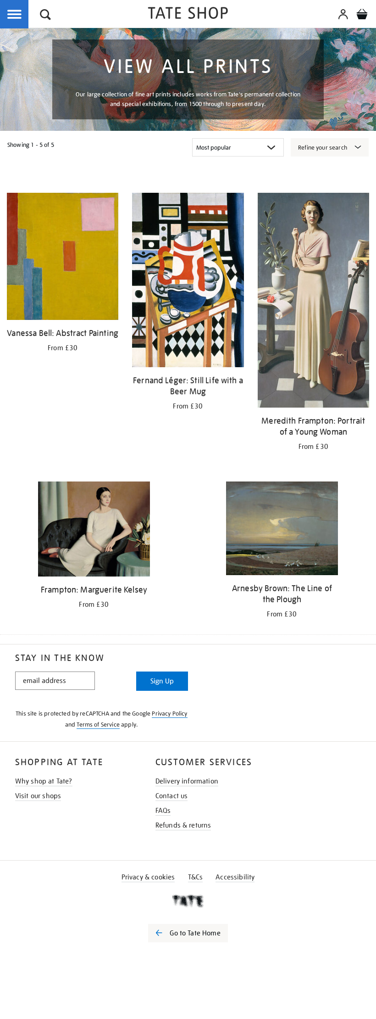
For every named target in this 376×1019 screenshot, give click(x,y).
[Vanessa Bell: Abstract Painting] (62, 258)
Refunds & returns (183, 825)
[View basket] (362, 15)
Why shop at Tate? (43, 781)
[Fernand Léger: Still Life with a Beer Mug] (187, 281)
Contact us (171, 796)
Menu (14, 14)
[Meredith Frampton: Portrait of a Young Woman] (313, 302)
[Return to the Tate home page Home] (188, 14)
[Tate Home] (188, 901)
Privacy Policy (169, 713)
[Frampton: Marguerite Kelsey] (93, 531)
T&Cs (195, 877)
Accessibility (235, 877)
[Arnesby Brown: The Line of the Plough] (281, 530)
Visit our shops (38, 796)
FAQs (163, 810)
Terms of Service (98, 724)
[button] (45, 15)
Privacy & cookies (148, 877)
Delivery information (186, 781)
